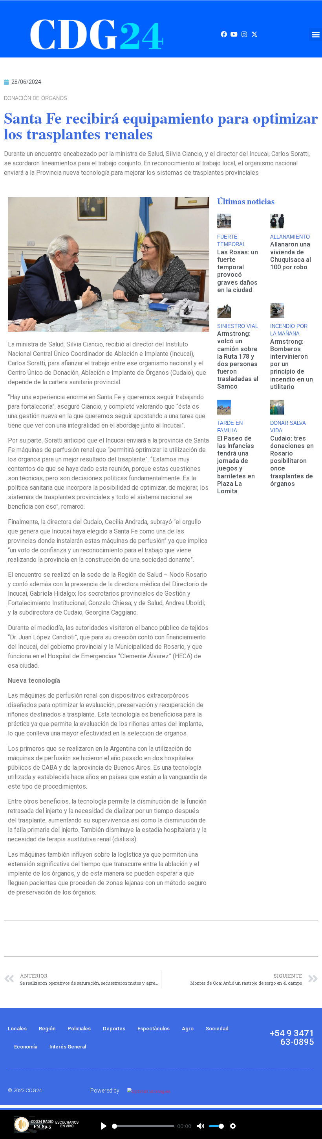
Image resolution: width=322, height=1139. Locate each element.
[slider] (143, 1126)
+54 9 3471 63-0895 (292, 1037)
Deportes (114, 1029)
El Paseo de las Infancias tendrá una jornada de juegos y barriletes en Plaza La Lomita (236, 465)
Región (47, 1029)
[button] (315, 34)
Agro (188, 1029)
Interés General (67, 1047)
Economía (25, 1047)
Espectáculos (153, 1029)
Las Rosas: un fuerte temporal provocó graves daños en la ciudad (237, 271)
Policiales (79, 1029)
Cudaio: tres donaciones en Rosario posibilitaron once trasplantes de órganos (292, 461)
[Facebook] (224, 34)
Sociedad (217, 1029)
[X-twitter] (254, 34)
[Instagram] (244, 34)
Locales (17, 1029)
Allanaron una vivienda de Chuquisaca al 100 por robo (290, 256)
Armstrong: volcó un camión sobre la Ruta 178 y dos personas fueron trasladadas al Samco (237, 360)
